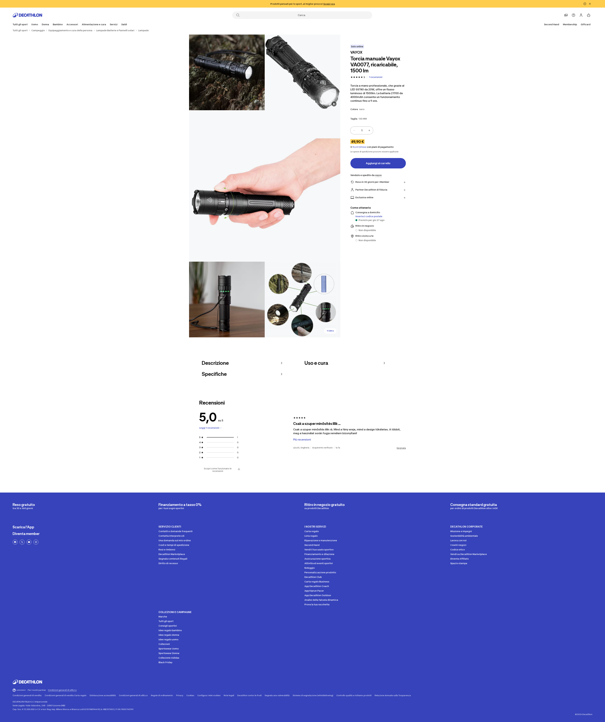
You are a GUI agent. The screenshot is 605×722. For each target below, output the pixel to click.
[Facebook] (15, 542)
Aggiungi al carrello (378, 163)
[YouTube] (29, 542)
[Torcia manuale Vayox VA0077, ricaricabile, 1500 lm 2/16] (227, 72)
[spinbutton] (362, 130)
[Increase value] (369, 130)
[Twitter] (22, 542)
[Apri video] (334, 103)
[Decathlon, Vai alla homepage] (27, 15)
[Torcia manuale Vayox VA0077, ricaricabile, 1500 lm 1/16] (302, 72)
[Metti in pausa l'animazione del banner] (584, 3)
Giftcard (586, 24)
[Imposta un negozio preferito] (566, 15)
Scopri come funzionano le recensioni (218, 469)
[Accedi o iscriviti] (581, 15)
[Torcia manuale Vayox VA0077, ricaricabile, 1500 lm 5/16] (302, 299)
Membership (570, 24)
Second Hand (551, 24)
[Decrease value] (354, 130)
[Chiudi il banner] (589, 3)
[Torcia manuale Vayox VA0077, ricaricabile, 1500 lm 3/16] (264, 186)
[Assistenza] (573, 15)
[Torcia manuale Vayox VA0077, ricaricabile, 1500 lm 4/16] (227, 299)
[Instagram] (35, 542)
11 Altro (330, 331)
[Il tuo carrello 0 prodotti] (588, 15)
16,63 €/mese (359, 147)
